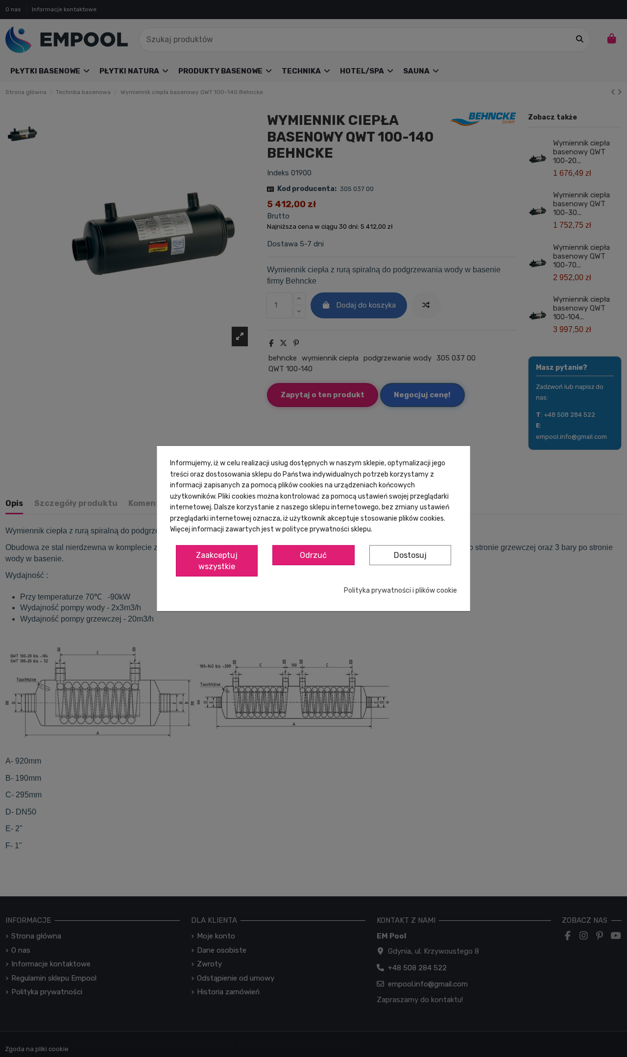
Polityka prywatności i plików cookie (400, 590)
